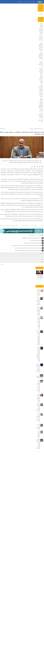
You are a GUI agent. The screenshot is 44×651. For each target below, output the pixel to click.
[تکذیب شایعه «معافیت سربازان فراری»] (41, 432)
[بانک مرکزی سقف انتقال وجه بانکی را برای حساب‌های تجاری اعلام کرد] (41, 364)
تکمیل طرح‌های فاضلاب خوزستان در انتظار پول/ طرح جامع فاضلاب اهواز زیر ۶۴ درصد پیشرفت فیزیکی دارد (41, 104)
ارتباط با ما (19, 1)
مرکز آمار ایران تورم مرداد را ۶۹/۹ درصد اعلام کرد (41, 38)
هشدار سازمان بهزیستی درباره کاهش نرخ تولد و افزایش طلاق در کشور (38, 322)
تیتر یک (41, 225)
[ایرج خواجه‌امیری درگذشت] (41, 375)
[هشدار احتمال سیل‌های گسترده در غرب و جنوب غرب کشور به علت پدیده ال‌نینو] (41, 381)
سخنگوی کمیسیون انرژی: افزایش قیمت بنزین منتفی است (38, 407)
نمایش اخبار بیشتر (40, 125)
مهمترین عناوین (33, 225)
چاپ (30, 128)
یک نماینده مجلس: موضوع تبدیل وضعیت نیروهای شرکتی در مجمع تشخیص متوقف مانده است (38, 337)
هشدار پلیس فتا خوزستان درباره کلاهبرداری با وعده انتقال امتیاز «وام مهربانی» (41, 28)
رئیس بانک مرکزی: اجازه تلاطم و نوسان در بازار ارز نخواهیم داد (40, 56)
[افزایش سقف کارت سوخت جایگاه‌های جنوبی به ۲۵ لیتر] (41, 395)
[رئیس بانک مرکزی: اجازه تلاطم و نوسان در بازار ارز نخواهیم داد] (41, 298)
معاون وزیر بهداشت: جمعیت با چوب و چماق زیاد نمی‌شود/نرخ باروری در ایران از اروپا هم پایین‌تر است (38, 354)
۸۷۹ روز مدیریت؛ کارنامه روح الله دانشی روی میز (41, 70)
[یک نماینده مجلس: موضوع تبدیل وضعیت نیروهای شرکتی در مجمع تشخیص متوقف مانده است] (41, 331)
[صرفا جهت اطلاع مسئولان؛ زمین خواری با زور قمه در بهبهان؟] (39, 272)
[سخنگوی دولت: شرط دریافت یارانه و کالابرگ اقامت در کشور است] (41, 440)
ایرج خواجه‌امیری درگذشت (38, 376)
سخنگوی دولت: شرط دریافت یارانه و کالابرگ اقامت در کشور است (38, 444)
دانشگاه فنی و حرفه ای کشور (38, 227)
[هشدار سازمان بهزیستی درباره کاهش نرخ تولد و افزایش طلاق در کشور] (41, 317)
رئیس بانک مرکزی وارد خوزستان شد (40, 63)
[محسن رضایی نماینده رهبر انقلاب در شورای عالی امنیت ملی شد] (41, 414)
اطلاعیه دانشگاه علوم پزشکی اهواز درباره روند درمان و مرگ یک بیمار (41, 47)
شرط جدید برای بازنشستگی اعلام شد (38, 426)
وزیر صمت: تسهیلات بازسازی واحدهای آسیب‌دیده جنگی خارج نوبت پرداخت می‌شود (28, 248)
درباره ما (24, 1)
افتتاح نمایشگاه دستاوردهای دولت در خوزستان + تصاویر (41, 79)
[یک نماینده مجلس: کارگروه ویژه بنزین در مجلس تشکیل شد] (41, 308)
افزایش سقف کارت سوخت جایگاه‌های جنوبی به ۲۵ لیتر (38, 398)
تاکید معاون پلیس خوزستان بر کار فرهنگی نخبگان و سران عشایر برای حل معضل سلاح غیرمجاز (41, 90)
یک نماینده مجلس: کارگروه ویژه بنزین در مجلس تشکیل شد (38, 311)
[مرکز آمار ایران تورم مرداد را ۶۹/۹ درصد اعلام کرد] (41, 290)
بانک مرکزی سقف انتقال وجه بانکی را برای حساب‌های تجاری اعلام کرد (38, 368)
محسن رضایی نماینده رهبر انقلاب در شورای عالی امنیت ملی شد (38, 418)
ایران (28, 1)
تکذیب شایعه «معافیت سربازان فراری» (38, 434)
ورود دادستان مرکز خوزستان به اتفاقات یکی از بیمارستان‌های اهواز (40, 117)
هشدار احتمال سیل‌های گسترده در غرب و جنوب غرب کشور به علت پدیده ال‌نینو (38, 386)
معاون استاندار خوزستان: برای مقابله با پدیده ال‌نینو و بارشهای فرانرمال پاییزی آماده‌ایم (28, 250)
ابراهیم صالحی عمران (24, 225)
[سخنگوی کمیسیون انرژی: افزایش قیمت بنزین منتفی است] (41, 404)
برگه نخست (33, 1)
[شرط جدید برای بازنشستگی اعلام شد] (41, 425)
